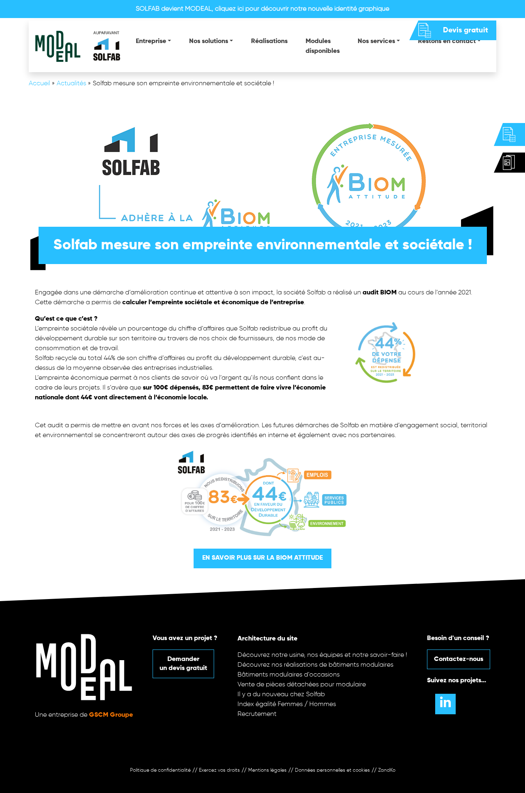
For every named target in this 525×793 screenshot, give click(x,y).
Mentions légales (267, 770)
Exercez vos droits (219, 770)
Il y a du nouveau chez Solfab (281, 694)
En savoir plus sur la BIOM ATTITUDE (262, 558)
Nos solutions (208, 41)
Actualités (71, 83)
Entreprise (151, 41)
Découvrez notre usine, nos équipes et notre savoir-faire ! (322, 655)
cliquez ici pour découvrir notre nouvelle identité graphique (302, 9)
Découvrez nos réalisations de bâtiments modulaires (315, 665)
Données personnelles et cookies (332, 770)
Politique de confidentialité (160, 770)
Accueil (39, 83)
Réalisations (269, 41)
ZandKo (386, 770)
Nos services (376, 41)
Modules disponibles (323, 46)
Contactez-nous (458, 659)
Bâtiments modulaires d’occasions (288, 675)
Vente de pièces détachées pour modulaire (301, 684)
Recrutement (256, 714)
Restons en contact (447, 41)
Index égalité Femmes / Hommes (286, 704)
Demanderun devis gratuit (183, 664)
